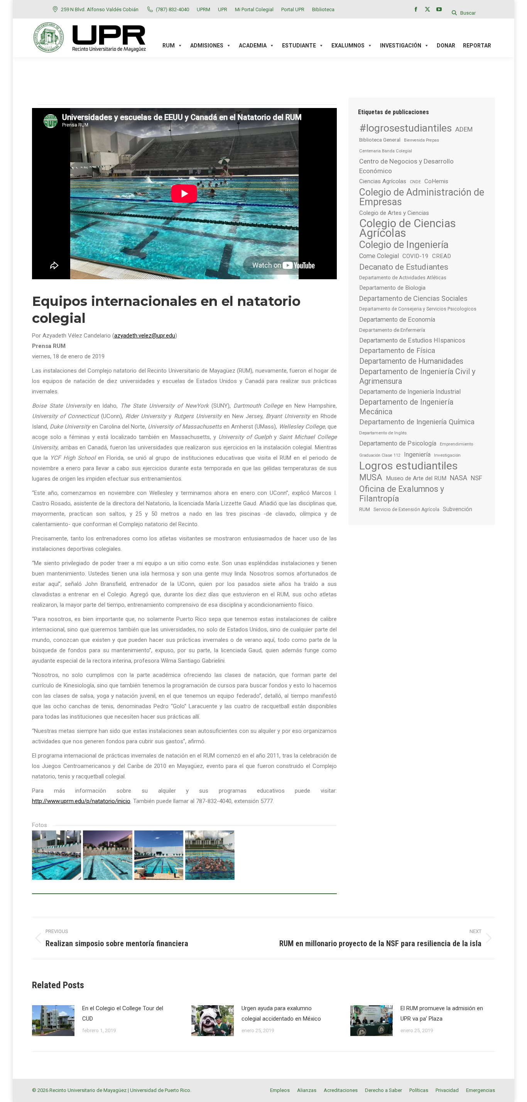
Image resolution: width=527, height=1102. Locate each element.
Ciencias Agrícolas (382, 181)
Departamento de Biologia (392, 287)
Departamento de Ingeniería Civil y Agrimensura (417, 376)
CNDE (415, 181)
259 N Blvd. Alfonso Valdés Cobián (100, 9)
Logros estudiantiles (408, 466)
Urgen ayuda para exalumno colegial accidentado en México (281, 1013)
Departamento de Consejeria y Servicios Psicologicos (417, 309)
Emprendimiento (456, 444)
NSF (476, 478)
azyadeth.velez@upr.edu (144, 335)
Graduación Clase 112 (379, 455)
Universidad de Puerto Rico (160, 1090)
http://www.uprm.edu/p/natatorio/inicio (81, 801)
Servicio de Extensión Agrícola (406, 509)
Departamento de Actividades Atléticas (402, 277)
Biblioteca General (379, 140)
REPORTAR (477, 45)
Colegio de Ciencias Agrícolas (407, 228)
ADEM (464, 129)
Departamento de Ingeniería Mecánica (406, 407)
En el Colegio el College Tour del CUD (122, 1013)
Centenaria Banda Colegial (385, 151)
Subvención (457, 509)
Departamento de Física (397, 350)
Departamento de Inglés (383, 432)
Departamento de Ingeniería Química (417, 422)
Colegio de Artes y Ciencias (394, 212)
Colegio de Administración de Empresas (421, 197)
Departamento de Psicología (397, 443)
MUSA (370, 477)
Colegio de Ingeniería (404, 245)
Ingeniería (417, 454)
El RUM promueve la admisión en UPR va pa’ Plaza (441, 1013)
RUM (364, 509)
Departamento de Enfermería (392, 330)
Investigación (447, 455)
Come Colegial (379, 256)
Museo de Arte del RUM (416, 478)
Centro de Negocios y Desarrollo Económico (406, 166)
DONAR (446, 45)
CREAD (441, 256)
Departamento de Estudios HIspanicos (412, 340)
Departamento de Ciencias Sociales (413, 298)
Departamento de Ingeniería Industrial (410, 391)
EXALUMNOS (348, 45)
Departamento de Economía (397, 319)
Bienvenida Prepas (421, 140)
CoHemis (436, 181)
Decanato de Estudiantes (403, 267)
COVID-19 (415, 256)
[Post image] (53, 1020)
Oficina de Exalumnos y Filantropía (401, 493)
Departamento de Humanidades (411, 361)
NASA (458, 478)
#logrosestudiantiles (405, 128)
